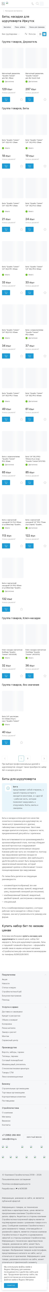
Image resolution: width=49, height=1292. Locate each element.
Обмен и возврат (10, 1020)
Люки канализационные (12, 1077)
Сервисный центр (10, 1040)
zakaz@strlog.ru (9, 1139)
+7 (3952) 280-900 (11, 1135)
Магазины (6, 1117)
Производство (9, 1047)
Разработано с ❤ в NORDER (14, 1188)
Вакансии (6, 1121)
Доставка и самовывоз (12, 1012)
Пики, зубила (20, 27)
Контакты (6, 1125)
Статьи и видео (9, 987)
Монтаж (5, 1036)
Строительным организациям (15, 1088)
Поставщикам (8, 1101)
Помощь (6, 1000)
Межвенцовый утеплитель (14, 1064)
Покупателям (8, 975)
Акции (4, 979)
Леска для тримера (36, 27)
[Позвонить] (33, 4)
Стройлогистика (10, 1108)
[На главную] (13, 4)
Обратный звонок (34, 1137)
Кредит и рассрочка (11, 1016)
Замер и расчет (9, 1032)
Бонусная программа (11, 996)
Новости (6, 983)
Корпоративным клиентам (14, 1097)
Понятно (11, 1285)
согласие (14, 1277)
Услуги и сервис (10, 1007)
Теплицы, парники (10, 1056)
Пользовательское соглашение (16, 1179)
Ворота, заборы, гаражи (13, 1052)
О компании (7, 1113)
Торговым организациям (13, 1092)
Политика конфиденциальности (16, 1184)
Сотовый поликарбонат (12, 1060)
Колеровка (7, 1024)
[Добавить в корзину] (6, 99)
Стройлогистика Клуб (11, 992)
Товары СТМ (7, 1072)
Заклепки (7, 27)
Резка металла (8, 1028)
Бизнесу (6, 1084)
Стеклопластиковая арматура (15, 1068)
